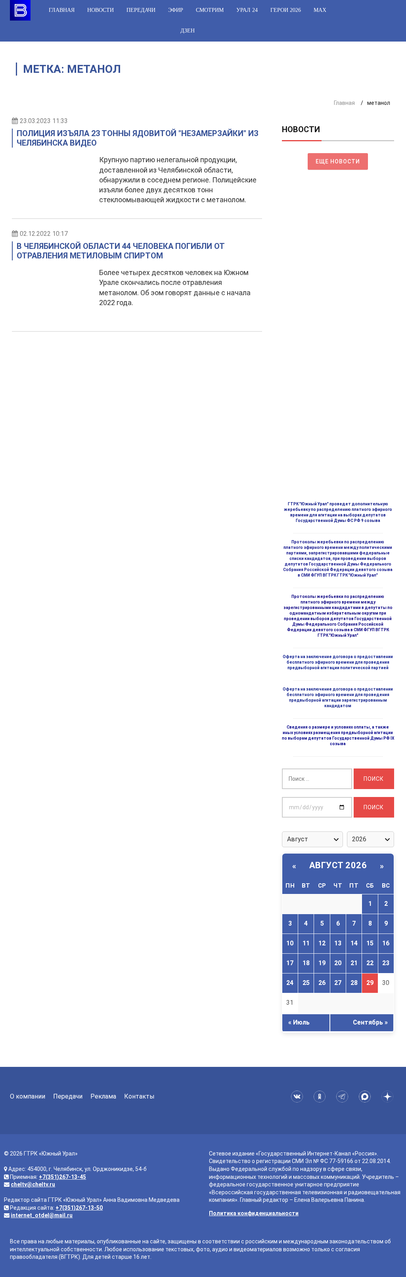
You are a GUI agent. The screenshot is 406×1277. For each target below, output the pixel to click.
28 (354, 983)
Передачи (140, 10)
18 (306, 963)
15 (369, 943)
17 (289, 963)
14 (354, 943)
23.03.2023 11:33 (44, 121)
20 (337, 963)
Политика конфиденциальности (254, 1213)
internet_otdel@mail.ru (42, 1215)
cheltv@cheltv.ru (33, 1184)
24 (289, 983)
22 (369, 963)
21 (354, 963)
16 (385, 943)
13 (337, 943)
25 (306, 983)
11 (306, 943)
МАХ (320, 10)
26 (322, 983)
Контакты (139, 1096)
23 (385, 963)
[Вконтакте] (298, 1096)
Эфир (175, 10)
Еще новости (338, 161)
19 (322, 963)
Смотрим (210, 10)
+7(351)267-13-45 (62, 1177)
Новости (100, 10)
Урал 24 (247, 10)
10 (289, 943)
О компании (27, 1096)
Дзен (187, 31)
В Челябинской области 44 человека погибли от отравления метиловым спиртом (120, 250)
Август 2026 (338, 865)
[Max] (366, 1096)
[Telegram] (343, 1096)
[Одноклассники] (321, 1096)
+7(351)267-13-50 (79, 1208)
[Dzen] (388, 1096)
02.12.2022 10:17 (44, 233)
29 (369, 983)
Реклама (103, 1096)
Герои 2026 (285, 10)
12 (322, 943)
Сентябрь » (370, 1022)
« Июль (299, 1022)
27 (337, 983)
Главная (62, 10)
